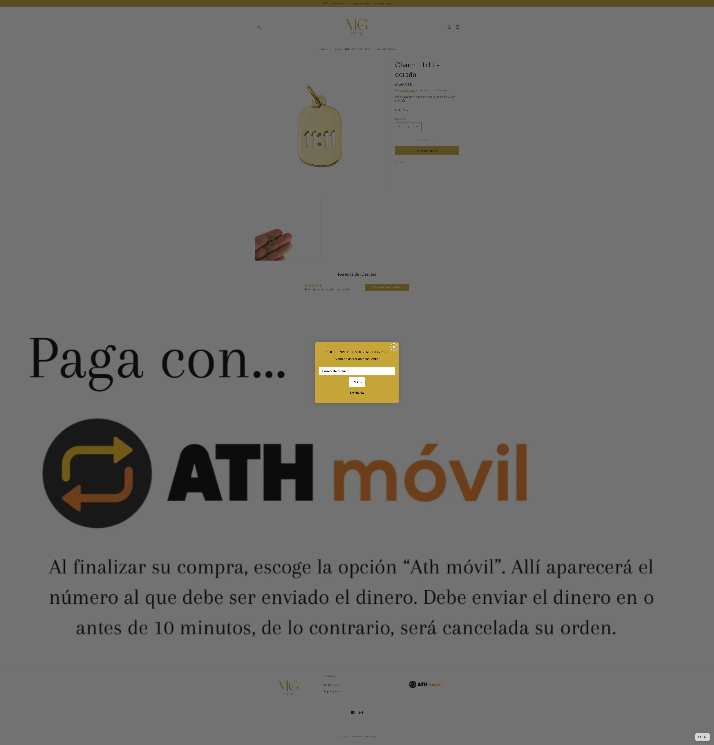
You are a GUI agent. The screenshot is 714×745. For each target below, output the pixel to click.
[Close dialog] (394, 347)
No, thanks (357, 392)
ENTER (357, 382)
